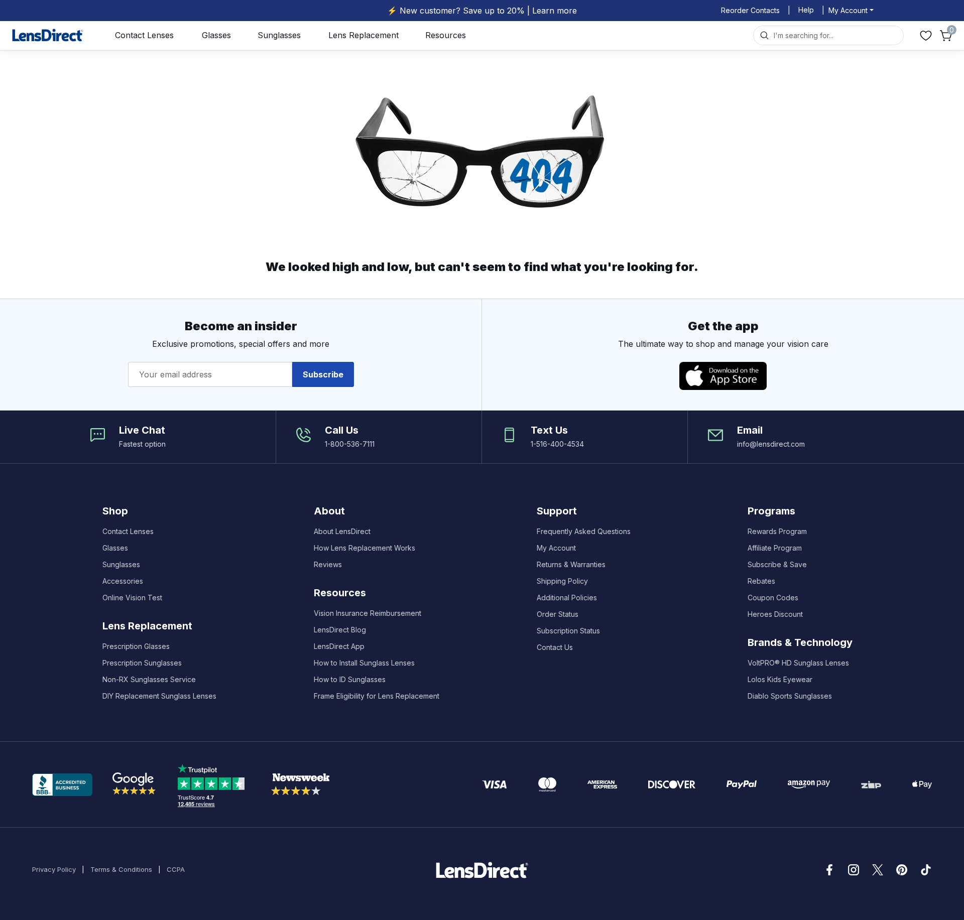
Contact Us (555, 647)
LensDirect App (339, 646)
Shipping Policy (562, 581)
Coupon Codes (773, 597)
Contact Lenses (144, 35)
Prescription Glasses (136, 646)
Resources (445, 35)
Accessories (122, 581)
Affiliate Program (775, 548)
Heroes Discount (775, 614)
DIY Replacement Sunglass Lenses (159, 696)
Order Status (557, 614)
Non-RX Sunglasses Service (149, 679)
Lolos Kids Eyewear (780, 679)
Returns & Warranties (571, 564)
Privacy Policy (54, 869)
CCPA (176, 869)
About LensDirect (342, 531)
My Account (556, 548)
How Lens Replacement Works (364, 548)
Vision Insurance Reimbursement (367, 613)
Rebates (761, 581)
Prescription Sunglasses (142, 663)
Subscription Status (568, 630)
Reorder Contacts (750, 10)
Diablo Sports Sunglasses (790, 696)
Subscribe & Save (777, 564)
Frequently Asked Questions (584, 531)
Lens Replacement (363, 35)
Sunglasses (279, 35)
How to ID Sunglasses (350, 679)
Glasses (216, 35)
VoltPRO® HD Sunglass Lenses (798, 663)
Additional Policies (567, 597)
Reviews (328, 564)
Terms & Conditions (121, 869)
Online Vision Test (132, 597)
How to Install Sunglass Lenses (364, 663)
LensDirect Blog (340, 629)
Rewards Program (777, 531)
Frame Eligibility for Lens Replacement (376, 696)
